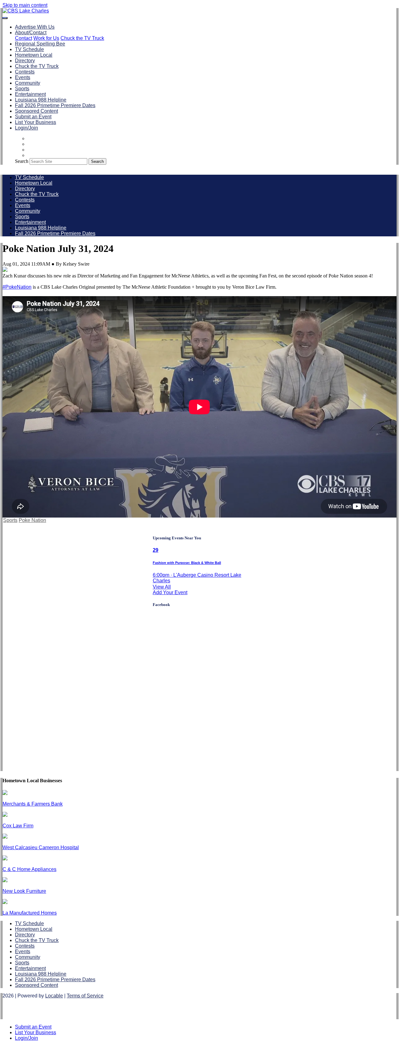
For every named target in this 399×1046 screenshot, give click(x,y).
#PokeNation (16, 287)
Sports (22, 88)
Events (22, 77)
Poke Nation (32, 520)
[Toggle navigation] (4, 18)
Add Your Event (170, 592)
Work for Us (46, 38)
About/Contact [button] (30, 32)
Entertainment (30, 94)
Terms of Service (85, 995)
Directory (25, 60)
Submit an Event (33, 116)
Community (27, 83)
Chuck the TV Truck (82, 38)
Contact (23, 38)
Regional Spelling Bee (40, 43)
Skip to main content (24, 5)
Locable (54, 995)
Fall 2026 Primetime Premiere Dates (55, 105)
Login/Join (26, 127)
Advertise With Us (35, 27)
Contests (25, 71)
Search (21, 161)
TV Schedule (29, 49)
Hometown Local (33, 55)
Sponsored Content (36, 111)
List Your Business (35, 122)
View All (162, 586)
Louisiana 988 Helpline (40, 99)
